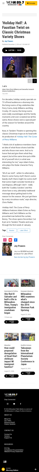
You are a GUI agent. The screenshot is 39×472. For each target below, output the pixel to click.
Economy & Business (27, 291)
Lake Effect (24, 230)
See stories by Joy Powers (24, 257)
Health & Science (26, 345)
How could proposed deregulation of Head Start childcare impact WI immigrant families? (10, 357)
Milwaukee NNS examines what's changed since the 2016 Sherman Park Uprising (28, 302)
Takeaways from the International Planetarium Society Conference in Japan (27, 356)
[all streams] (36, 469)
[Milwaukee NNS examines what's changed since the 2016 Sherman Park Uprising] (28, 283)
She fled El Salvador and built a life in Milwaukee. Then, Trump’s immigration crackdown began (11, 303)
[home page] (15, 3)
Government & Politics (11, 291)
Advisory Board (9, 422)
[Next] (34, 81)
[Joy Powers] (7, 249)
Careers (7, 436)
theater (11, 230)
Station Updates (9, 424)
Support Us (8, 438)
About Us (7, 419)
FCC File (7, 448)
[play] (3, 469)
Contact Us (8, 434)
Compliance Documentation (13, 450)
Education (7, 345)
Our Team (7, 420)
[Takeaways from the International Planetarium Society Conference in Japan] (28, 337)
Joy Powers (9, 41)
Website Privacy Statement (13, 451)
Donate (32, 3)
